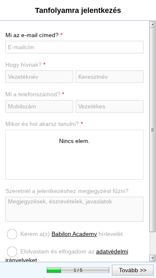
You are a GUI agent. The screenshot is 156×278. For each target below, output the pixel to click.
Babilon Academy (74, 233)
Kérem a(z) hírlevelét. (72, 233)
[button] (133, 270)
